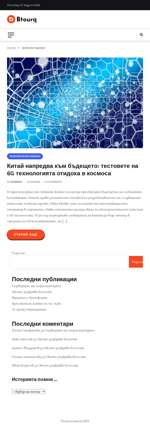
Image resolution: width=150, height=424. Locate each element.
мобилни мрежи (33, 48)
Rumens (16, 182)
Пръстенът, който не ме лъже (36, 303)
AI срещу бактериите (29, 309)
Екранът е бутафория (29, 298)
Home (12, 48)
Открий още (26, 234)
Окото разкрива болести (32, 292)
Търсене (18, 253)
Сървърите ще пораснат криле (37, 286)
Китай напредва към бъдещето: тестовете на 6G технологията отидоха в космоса (72, 169)
